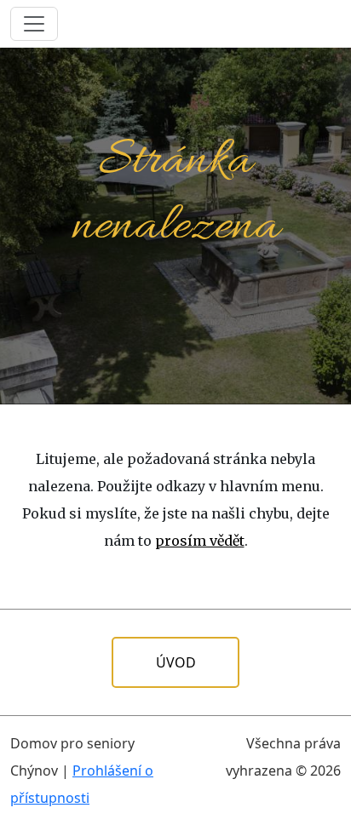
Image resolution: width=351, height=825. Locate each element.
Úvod (176, 662)
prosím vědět (200, 540)
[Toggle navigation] (34, 24)
